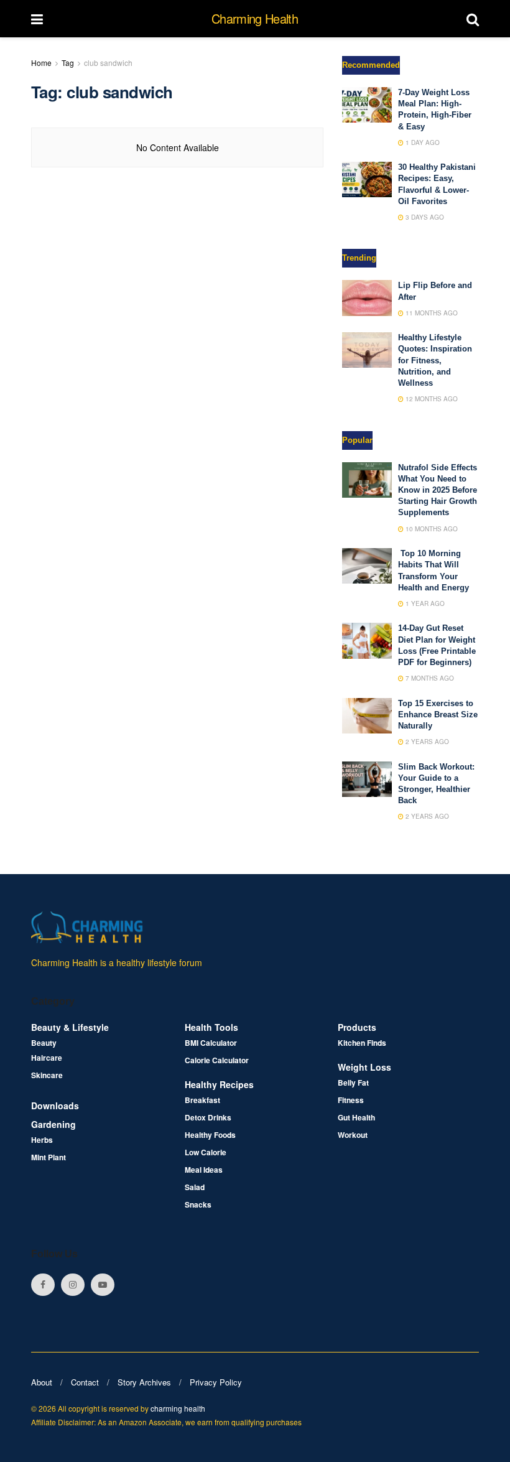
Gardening (53, 1124)
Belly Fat (353, 1082)
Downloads (55, 1105)
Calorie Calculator (217, 1060)
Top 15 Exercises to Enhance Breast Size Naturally (438, 714)
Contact (85, 1382)
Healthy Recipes (219, 1084)
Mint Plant (48, 1157)
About (41, 1382)
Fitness (351, 1100)
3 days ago (424, 217)
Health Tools (211, 1027)
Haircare (46, 1057)
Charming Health (254, 18)
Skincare (47, 1075)
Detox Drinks (208, 1117)
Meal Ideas (204, 1169)
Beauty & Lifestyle (70, 1027)
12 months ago (431, 398)
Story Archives (144, 1382)
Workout (353, 1134)
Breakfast (202, 1100)
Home (41, 62)
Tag (68, 62)
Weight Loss (364, 1067)
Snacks (198, 1204)
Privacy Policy (216, 1382)
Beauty (44, 1042)
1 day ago (422, 142)
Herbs (42, 1139)
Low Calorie (205, 1152)
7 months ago (429, 678)
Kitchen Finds (362, 1042)
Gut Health (356, 1117)
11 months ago (431, 313)
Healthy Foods (210, 1134)
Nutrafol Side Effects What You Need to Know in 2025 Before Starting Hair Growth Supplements (437, 490)
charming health (178, 1408)
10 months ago (431, 528)
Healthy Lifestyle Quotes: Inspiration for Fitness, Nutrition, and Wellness (435, 360)
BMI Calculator (211, 1042)
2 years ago (426, 741)
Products (357, 1027)
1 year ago (424, 603)
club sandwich (108, 62)
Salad (195, 1187)
